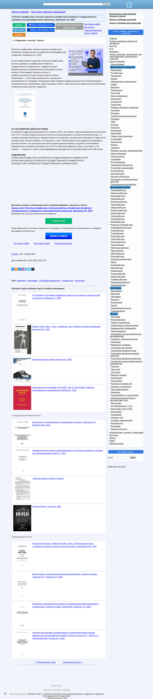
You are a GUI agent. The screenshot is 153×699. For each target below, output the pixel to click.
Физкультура (116, 142)
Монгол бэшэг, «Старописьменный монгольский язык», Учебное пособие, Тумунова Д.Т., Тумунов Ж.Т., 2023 (64, 575)
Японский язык (117, 256)
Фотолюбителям (118, 320)
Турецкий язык (117, 233)
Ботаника (115, 113)
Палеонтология (118, 156)
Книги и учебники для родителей (125, 23)
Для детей (115, 93)
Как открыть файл (92, 24)
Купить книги (58, 235)
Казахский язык (118, 236)
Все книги (113, 435)
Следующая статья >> (72, 662)
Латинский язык (118, 205)
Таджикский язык (118, 285)
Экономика (116, 297)
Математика (116, 70)
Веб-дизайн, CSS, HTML (121, 409)
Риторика (115, 119)
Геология (115, 366)
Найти (112, 441)
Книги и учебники (117, 61)
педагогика (80, 281)
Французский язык (119, 193)
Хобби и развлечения (120, 323)
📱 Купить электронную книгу (41, 30)
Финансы (115, 300)
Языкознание (117, 271)
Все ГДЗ (113, 46)
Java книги (115, 372)
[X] (32, 269)
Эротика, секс (117, 418)
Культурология (117, 171)
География (116, 159)
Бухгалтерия (116, 302)
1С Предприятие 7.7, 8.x (121, 406)
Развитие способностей (121, 384)
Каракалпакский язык (120, 282)
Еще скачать (19, 30)
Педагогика (116, 105)
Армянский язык (118, 213)
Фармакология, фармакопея (123, 328)
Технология (116, 99)
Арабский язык (117, 230)
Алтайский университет (49, 281)
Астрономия (116, 139)
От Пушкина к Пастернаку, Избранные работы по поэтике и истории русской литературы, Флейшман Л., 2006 (66, 296)
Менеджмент (116, 291)
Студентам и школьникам (122, 168)
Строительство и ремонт (122, 348)
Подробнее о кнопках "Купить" (30, 40)
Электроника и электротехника (124, 325)
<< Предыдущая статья (45, 662)
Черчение (115, 128)
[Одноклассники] (16, 269)
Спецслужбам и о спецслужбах (125, 395)
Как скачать (89, 27)
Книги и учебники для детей (122, 20)
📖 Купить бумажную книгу (41, 25)
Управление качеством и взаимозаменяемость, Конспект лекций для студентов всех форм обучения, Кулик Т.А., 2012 (67, 451)
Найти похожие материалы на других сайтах (69, 26)
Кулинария (115, 426)
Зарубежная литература (122, 165)
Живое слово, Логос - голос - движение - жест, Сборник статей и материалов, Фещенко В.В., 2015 (66, 328)
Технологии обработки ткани (123, 351)
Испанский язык (118, 196)
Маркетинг (115, 294)
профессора (67, 281)
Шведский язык (118, 254)
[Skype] (29, 269)
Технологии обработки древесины (126, 359)
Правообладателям (63, 243)
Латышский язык (118, 242)
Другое (112, 438)
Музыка (114, 145)
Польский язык (117, 245)
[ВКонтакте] (12, 269)
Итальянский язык (119, 202)
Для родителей (117, 174)
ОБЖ (113, 122)
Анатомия (115, 110)
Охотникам (116, 342)
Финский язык (117, 268)
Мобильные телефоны (121, 345)
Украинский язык (118, 207)
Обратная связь (116, 444)
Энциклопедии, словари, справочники (126, 433)
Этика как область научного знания (47, 478)
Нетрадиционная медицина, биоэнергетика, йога (123, 399)
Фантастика (116, 403)
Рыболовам (116, 415)
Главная (113, 38)
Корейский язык (118, 222)
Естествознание (118, 162)
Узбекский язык (117, 219)
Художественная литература (124, 116)
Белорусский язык (119, 210)
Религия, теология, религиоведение (127, 151)
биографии (32, 281)
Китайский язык (118, 265)
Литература (116, 76)
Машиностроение (119, 375)
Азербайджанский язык (121, 228)
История (114, 125)
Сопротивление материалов (123, 184)
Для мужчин (116, 412)
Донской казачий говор (121, 259)
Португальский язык (120, 248)
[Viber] (22, 269)
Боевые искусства (119, 429)
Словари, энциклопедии (121, 420)
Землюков (21, 281)
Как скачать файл (21, 243)
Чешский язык (117, 251)
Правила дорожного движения (124, 107)
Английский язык (118, 190)
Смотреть (19, 35)
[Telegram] (26, 269)
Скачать (19, 25)
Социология (116, 102)
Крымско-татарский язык (122, 225)
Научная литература (120, 177)
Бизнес (114, 305)
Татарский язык (118, 216)
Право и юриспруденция (122, 136)
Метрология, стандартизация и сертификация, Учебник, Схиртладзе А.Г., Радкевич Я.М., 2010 (64, 423)
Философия (116, 133)
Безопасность (117, 423)
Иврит (113, 262)
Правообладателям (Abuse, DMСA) (93, 31)
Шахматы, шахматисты (121, 387)
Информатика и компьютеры (124, 82)
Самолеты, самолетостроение (124, 339)
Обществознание (118, 154)
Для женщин (116, 378)
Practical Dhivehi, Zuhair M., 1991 (46, 506)
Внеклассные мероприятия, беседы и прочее (122, 15)
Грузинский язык (118, 274)
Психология (116, 130)
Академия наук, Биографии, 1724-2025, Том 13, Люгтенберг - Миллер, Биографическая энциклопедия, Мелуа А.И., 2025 (63, 388)
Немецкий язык (118, 199)
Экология (115, 148)
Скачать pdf (58, 221)
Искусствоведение (119, 96)
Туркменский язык (119, 279)
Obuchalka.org (17, 694)
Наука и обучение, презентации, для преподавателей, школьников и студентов (125, 56)
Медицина (115, 392)
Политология (117, 90)
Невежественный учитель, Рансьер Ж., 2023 (52, 359)
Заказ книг (115, 369)
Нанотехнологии (118, 331)
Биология (115, 87)
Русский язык (117, 73)
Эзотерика (115, 317)
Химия (114, 84)
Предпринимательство (121, 308)
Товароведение (118, 311)
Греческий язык (118, 239)
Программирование (120, 389)
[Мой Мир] (19, 269)
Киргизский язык (118, 277)
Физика (114, 79)
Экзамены (114, 52)
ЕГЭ (111, 49)
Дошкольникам (117, 64)
